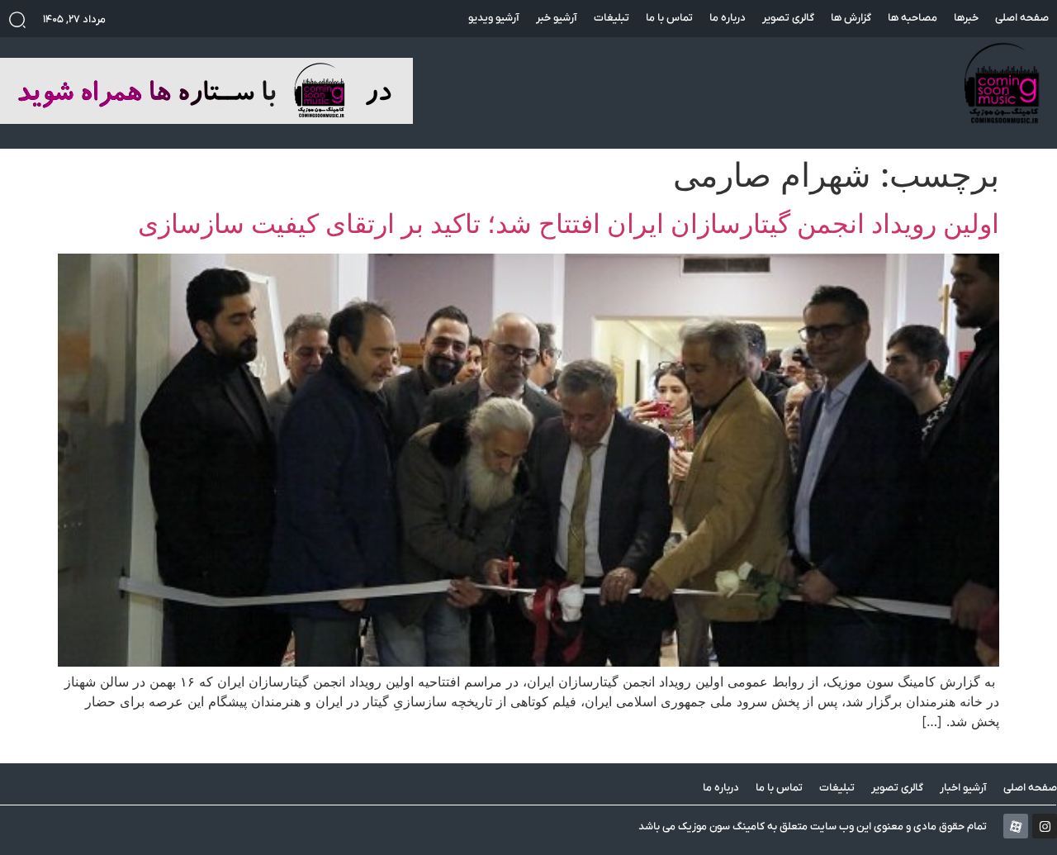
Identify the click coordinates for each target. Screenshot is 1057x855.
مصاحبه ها (912, 18)
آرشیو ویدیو (493, 18)
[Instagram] (1044, 826)
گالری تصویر (788, 18)
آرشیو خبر (556, 18)
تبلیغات (611, 18)
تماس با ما (669, 18)
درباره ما (727, 18)
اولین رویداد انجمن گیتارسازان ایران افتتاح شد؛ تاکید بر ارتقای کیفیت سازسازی (568, 223)
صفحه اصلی (1022, 18)
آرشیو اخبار (963, 788)
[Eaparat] (1015, 826)
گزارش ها (851, 18)
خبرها (966, 18)
